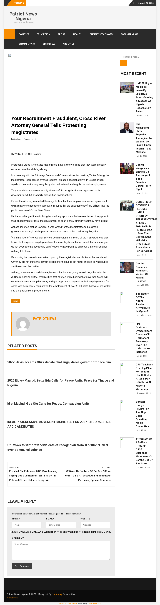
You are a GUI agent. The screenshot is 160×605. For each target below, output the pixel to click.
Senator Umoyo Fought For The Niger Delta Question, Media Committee (142, 414)
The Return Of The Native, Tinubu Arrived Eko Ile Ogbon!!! (143, 302)
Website (85, 518)
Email (50, 518)
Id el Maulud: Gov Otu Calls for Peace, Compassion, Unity (48, 403)
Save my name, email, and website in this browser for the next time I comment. (61, 531)
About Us (69, 43)
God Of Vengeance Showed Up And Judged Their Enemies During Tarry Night (143, 177)
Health (77, 34)
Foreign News (129, 34)
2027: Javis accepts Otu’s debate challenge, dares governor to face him (59, 362)
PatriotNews (16, 139)
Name (16, 518)
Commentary (27, 43)
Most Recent (133, 73)
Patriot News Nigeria (23, 16)
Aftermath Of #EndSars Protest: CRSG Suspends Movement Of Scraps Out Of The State (144, 451)
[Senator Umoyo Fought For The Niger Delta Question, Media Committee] (127, 405)
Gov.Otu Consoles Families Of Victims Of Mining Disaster (142, 272)
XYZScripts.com (95, 603)
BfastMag (57, 593)
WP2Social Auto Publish (68, 603)
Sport (62, 34)
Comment (18, 538)
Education (43, 34)
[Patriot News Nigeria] (9, 34)
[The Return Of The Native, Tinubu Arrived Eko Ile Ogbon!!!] (127, 297)
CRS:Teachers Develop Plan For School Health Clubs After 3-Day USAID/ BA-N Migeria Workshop (144, 377)
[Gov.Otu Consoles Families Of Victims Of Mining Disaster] (127, 267)
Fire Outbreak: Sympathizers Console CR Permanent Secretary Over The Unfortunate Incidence (144, 337)
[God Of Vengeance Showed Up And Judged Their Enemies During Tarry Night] (127, 168)
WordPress (12, 597)
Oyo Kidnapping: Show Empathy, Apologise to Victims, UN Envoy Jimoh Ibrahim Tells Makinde (144, 138)
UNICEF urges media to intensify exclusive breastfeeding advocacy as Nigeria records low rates (144, 97)
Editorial (49, 43)
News (15, 301)
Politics (24, 34)
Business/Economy (101, 34)
